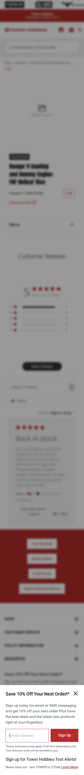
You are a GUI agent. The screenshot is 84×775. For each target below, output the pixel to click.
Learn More (69, 767)
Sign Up (64, 735)
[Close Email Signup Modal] (75, 693)
